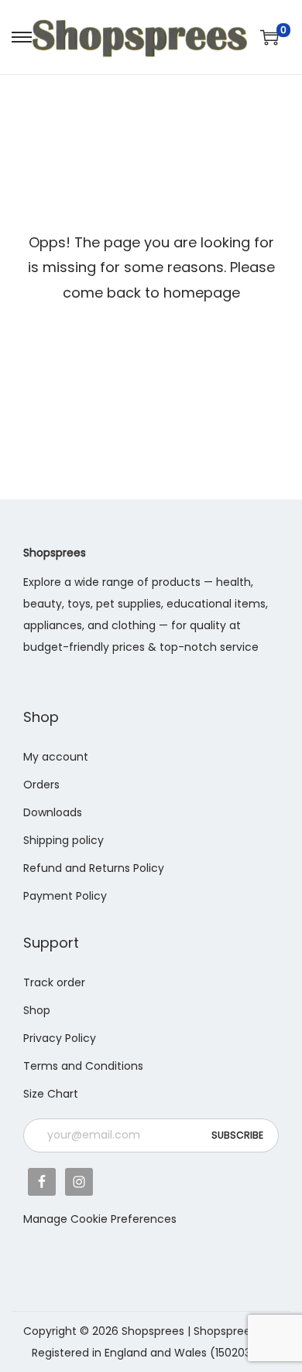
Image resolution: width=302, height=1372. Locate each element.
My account (55, 756)
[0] (269, 37)
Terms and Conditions (83, 1066)
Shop (36, 1010)
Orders (41, 784)
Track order (54, 982)
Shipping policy (63, 840)
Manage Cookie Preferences (100, 1219)
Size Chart (50, 1093)
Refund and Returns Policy (93, 868)
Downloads (52, 812)
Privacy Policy (59, 1038)
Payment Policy (65, 896)
